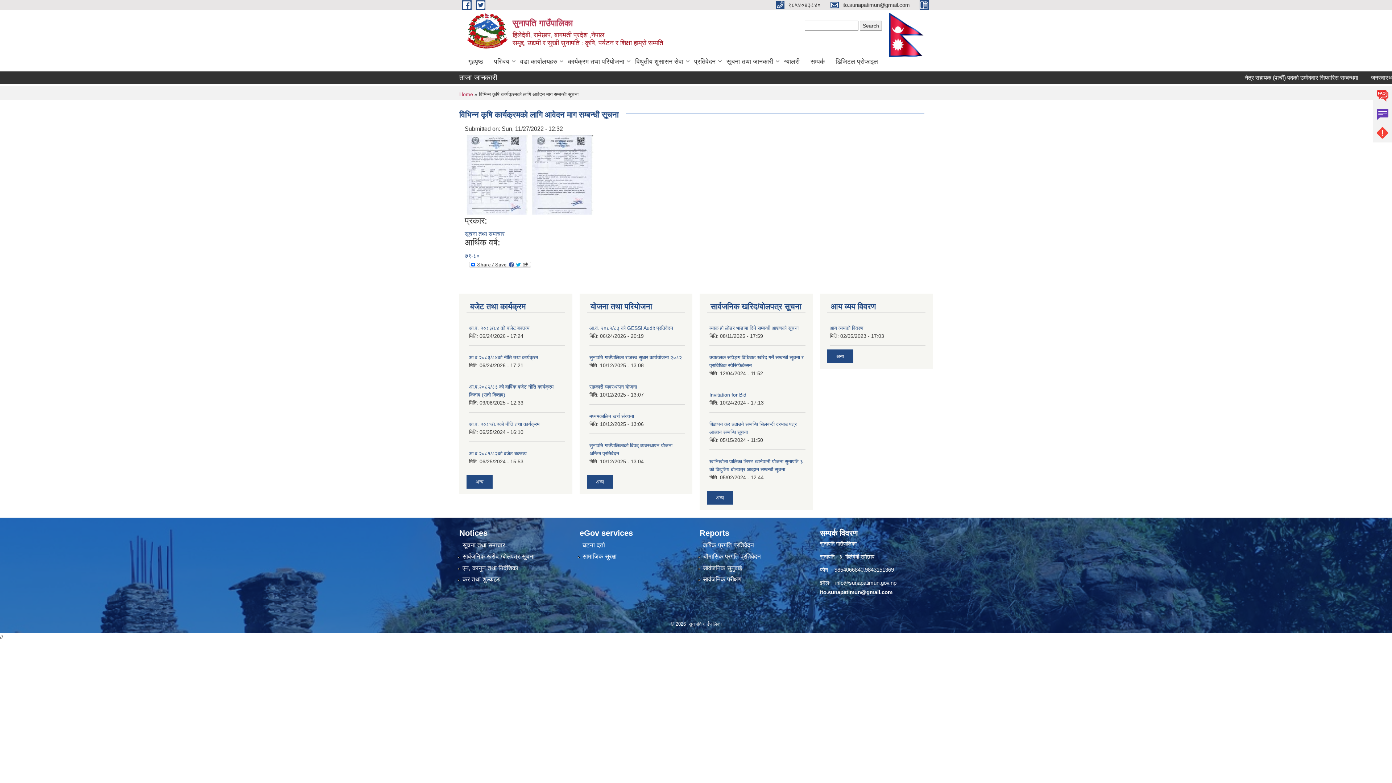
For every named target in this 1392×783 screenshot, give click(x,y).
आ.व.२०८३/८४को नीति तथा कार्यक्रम (503, 357)
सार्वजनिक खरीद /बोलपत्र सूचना (499, 556)
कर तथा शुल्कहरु (482, 579)
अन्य (480, 482)
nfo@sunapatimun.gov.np (866, 583)
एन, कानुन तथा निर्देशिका (490, 568)
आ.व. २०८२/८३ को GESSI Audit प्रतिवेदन (631, 328)
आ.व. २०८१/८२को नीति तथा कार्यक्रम (504, 424)
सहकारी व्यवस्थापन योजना (613, 387)
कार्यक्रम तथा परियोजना (596, 61)
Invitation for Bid (727, 395)
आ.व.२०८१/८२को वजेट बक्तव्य (498, 453)
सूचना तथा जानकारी (749, 61)
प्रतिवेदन (705, 61)
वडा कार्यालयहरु (538, 61)
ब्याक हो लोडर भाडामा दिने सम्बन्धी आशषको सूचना (754, 328)
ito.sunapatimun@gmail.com (856, 592)
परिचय (501, 61)
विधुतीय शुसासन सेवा (659, 61)
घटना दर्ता (594, 545)
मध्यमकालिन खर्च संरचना (611, 416)
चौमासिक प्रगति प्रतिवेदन (732, 556)
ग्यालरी (792, 61)
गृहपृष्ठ (475, 61)
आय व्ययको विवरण (846, 328)
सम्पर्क (818, 61)
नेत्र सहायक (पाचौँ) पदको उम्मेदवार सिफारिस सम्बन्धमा (1274, 78)
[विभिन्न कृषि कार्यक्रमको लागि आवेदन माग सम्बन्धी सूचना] (497, 174)
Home (466, 94)
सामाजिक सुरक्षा (600, 556)
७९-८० (472, 256)
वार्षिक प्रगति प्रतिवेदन (728, 545)
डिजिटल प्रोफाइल (857, 61)
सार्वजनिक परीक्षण (722, 579)
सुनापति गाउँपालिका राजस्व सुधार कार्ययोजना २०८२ (635, 357)
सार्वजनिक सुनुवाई (722, 568)
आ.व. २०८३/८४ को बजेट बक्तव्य (499, 328)
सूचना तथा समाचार (485, 234)
